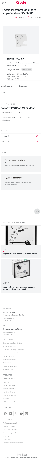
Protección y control (9, 385)
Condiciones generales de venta (13, 433)
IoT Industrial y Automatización (13, 402)
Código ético (7, 439)
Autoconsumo (7, 363)
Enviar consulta (8, 335)
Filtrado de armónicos (10, 353)
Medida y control (8, 379)
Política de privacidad (10, 423)
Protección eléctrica (9, 356)
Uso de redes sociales (10, 430)
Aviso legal (6, 436)
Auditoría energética (9, 366)
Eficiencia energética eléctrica (12, 343)
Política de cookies (9, 426)
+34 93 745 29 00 (9, 318)
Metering (6, 382)
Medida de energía (9, 359)
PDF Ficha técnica (35, 17)
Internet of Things (8, 369)
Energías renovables (9, 395)
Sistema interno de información (13, 443)
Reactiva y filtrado (9, 389)
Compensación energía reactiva (13, 350)
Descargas (23, 86)
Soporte (3, 93)
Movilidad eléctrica (9, 346)
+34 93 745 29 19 (9, 332)
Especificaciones (7, 86)
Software (6, 398)
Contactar (6, 321)
